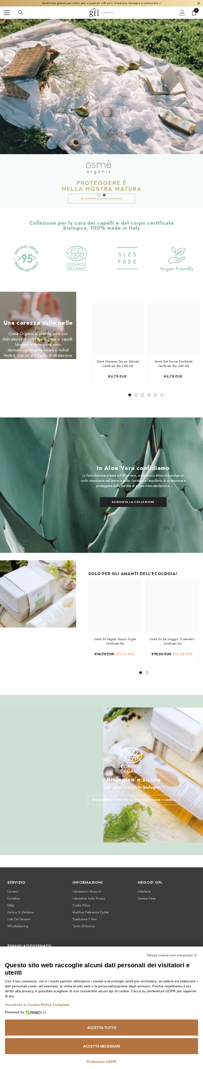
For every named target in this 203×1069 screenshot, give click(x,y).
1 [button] (98, 195)
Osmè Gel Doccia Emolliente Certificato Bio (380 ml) (174, 363)
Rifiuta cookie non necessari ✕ (172, 955)
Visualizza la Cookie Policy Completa (37, 1005)
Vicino (199, 3)
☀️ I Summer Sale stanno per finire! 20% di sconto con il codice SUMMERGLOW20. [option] (101, 3)
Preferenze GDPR (101, 1062)
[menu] (7, 13)
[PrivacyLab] (35, 1012)
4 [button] (149, 394)
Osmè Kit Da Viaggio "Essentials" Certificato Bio (172, 641)
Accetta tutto (101, 1028)
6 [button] (161, 394)
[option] (101, 113)
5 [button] (155, 394)
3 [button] (142, 394)
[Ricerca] (21, 13)
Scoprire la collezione (101, 198)
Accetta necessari (101, 1046)
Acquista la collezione (133, 502)
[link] (27, 263)
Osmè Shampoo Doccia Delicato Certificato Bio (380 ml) (118, 363)
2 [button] (104, 195)
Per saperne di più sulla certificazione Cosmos (134, 800)
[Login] (182, 12)
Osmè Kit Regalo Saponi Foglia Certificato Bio (115, 641)
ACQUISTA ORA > (153, 3)
